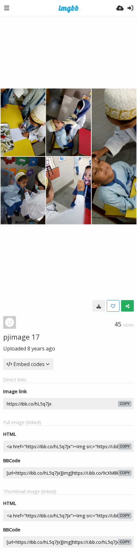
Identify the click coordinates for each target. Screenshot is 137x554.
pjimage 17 (21, 337)
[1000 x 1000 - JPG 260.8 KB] (98, 306)
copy (125, 404)
